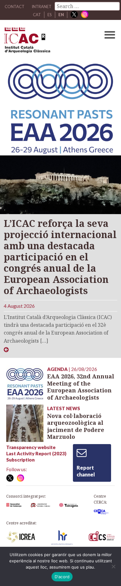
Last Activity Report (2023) (36, 453)
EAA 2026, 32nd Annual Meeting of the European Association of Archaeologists (80, 387)
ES (49, 14)
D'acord (62, 576)
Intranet (42, 6)
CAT (37, 14)
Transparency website (31, 447)
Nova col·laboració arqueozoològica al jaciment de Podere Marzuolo (75, 426)
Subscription (20, 459)
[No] (113, 566)
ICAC (48, 41)
